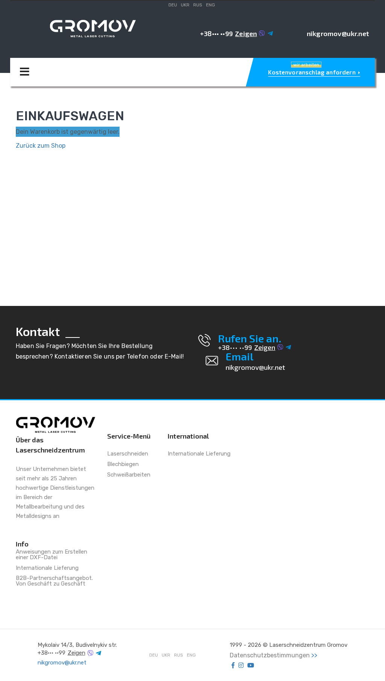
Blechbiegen (123, 465)
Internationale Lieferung (47, 568)
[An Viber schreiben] (262, 33)
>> (314, 655)
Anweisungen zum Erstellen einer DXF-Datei (51, 555)
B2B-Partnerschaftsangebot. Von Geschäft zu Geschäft (54, 581)
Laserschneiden (127, 454)
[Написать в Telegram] (270, 33)
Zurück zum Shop (40, 145)
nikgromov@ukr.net (338, 33)
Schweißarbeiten (128, 475)
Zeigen (246, 33)
